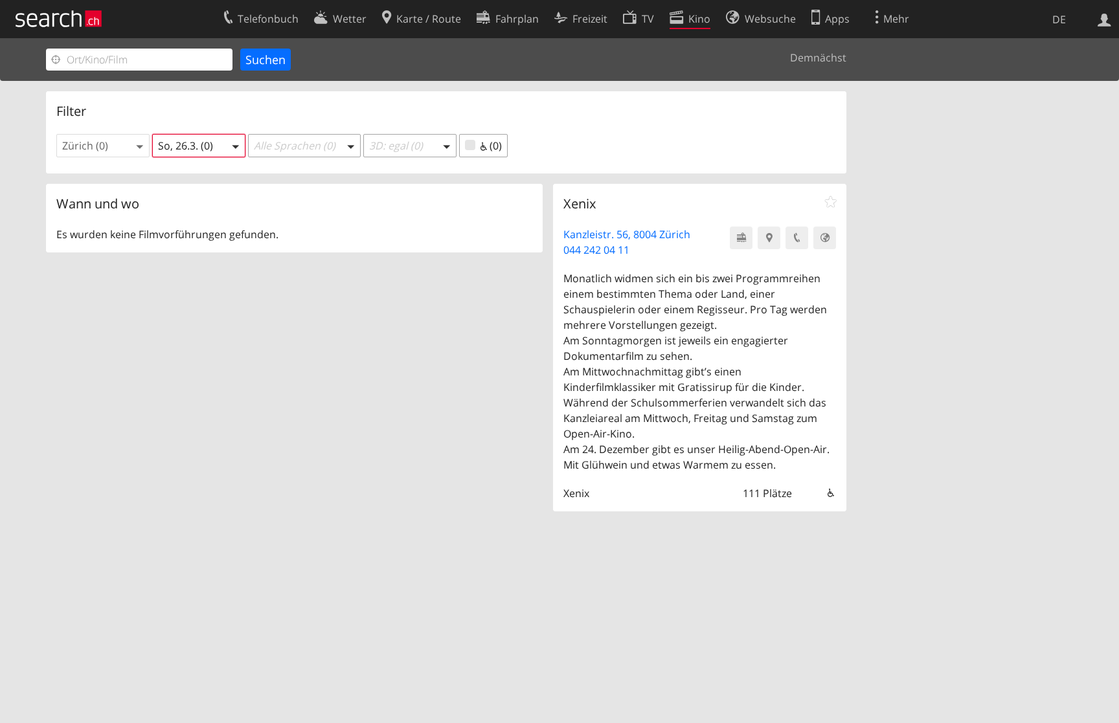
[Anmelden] (1104, 18)
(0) (494, 146)
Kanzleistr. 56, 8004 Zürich (626, 234)
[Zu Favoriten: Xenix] (830, 202)
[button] (103, 145)
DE (1059, 19)
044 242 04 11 (596, 250)
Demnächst (818, 57)
